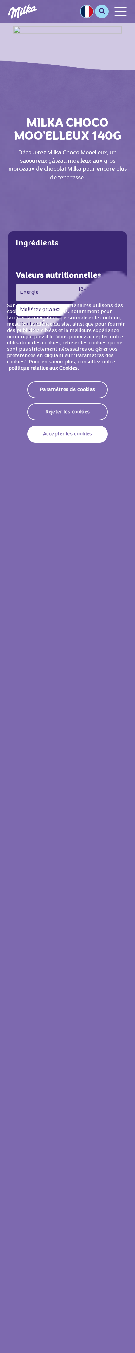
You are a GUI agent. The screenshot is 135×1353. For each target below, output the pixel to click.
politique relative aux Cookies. (44, 368)
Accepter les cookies (67, 434)
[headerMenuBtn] (120, 11)
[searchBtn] (102, 11)
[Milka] (22, 11)
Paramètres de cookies (67, 389)
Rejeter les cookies (67, 412)
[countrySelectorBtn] (87, 11)
